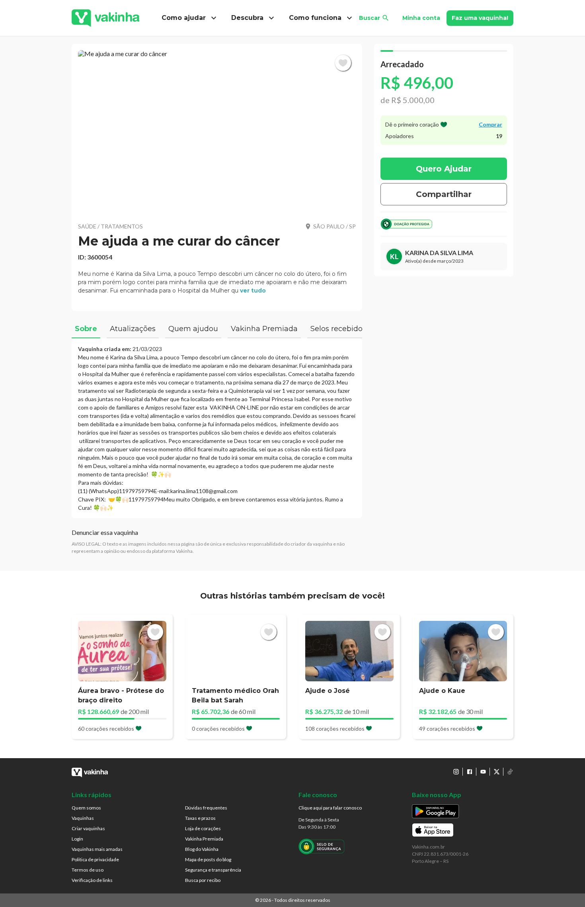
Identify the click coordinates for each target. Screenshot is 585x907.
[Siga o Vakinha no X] (496, 772)
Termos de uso (87, 870)
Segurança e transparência (213, 870)
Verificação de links (92, 880)
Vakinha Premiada (204, 839)
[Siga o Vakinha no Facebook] (469, 772)
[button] (217, 131)
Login (77, 839)
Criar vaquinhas (88, 828)
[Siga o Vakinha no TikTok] (510, 772)
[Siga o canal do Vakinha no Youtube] (483, 772)
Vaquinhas (83, 818)
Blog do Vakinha (201, 849)
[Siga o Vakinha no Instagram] (456, 772)
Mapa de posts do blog (208, 859)
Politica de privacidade (95, 859)
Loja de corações (203, 828)
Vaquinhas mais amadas (97, 849)
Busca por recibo (202, 880)
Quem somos (86, 808)
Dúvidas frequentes (206, 808)
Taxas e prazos (200, 818)
